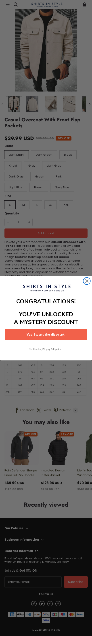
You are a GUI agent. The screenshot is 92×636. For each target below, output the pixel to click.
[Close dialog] (86, 280)
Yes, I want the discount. (46, 334)
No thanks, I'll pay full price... (46, 349)
